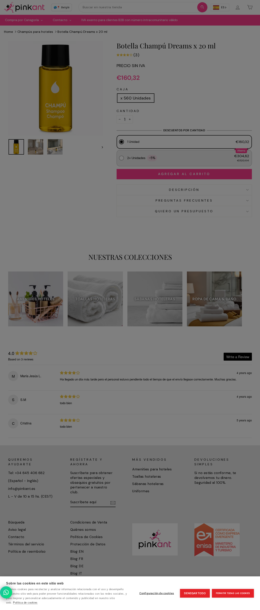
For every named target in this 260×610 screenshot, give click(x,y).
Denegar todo (195, 593)
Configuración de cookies (156, 593)
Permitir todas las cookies (233, 593)
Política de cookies (25, 602)
